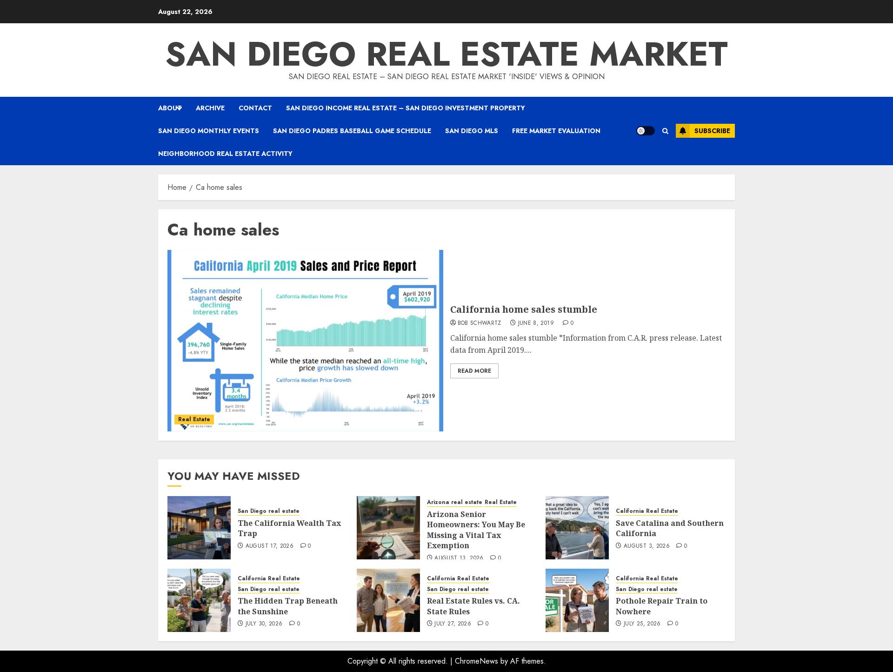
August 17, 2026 (269, 546)
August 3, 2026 (647, 546)
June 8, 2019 (536, 323)
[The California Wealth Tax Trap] (199, 527)
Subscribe (712, 130)
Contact (255, 108)
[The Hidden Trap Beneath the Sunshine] (199, 600)
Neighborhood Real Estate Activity (225, 153)
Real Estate (194, 419)
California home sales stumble (523, 309)
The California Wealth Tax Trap (289, 528)
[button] (665, 131)
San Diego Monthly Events (208, 130)
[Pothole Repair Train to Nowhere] (577, 600)
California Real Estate (647, 511)
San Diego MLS (471, 130)
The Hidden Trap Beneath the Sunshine (288, 606)
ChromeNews (476, 661)
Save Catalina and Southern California (670, 528)
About (170, 108)
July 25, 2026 (642, 624)
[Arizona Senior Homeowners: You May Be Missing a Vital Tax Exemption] (388, 527)
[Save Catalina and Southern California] (577, 527)
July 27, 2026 (452, 624)
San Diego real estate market (446, 54)
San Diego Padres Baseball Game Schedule (352, 130)
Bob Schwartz (479, 323)
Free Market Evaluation (556, 130)
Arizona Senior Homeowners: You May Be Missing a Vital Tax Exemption (476, 530)
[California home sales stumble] (305, 340)
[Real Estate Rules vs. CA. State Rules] (388, 600)
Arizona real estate (454, 502)
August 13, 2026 (458, 558)
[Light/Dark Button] (645, 130)
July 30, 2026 (264, 624)
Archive (210, 108)
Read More (474, 371)
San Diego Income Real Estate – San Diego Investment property (405, 108)
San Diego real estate (269, 511)
